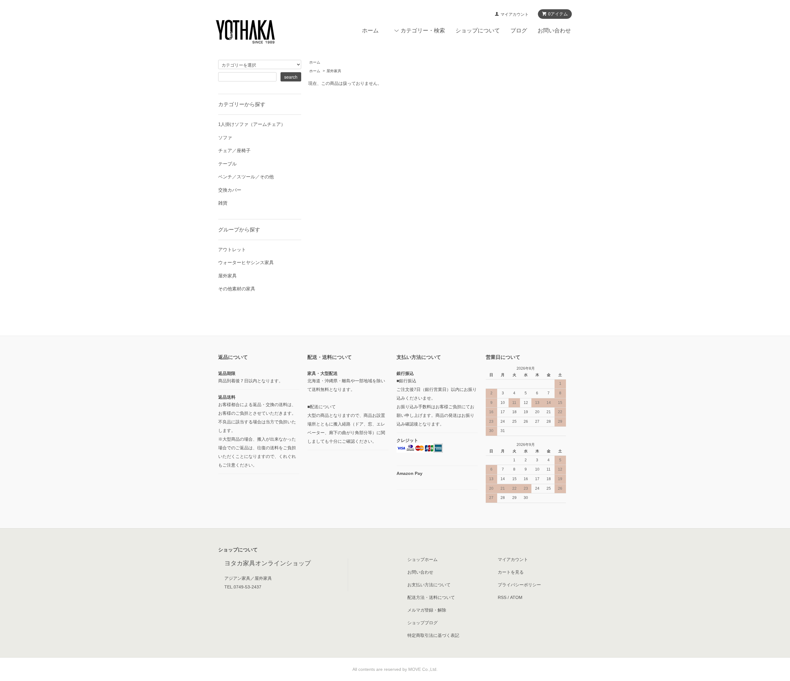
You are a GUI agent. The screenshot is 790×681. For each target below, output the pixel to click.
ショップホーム (422, 559)
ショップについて (477, 30)
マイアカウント (515, 14)
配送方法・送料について (431, 597)
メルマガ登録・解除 (426, 610)
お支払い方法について (429, 584)
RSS (502, 597)
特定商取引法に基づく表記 (433, 635)
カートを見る (511, 572)
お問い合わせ (554, 30)
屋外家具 (333, 71)
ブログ (518, 30)
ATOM (516, 597)
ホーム (370, 30)
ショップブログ (422, 622)
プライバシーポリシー (519, 584)
